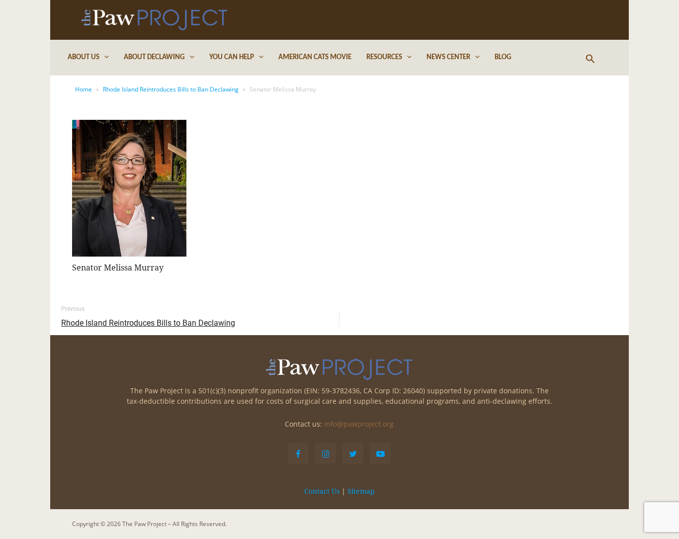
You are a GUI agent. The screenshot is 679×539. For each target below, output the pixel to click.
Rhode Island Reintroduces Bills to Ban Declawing (171, 89)
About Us (83, 57)
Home (83, 89)
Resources (384, 57)
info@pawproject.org (359, 424)
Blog (503, 57)
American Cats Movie (314, 57)
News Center (448, 57)
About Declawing (154, 57)
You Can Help (231, 57)
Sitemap (361, 491)
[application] (104, 57)
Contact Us (322, 491)
